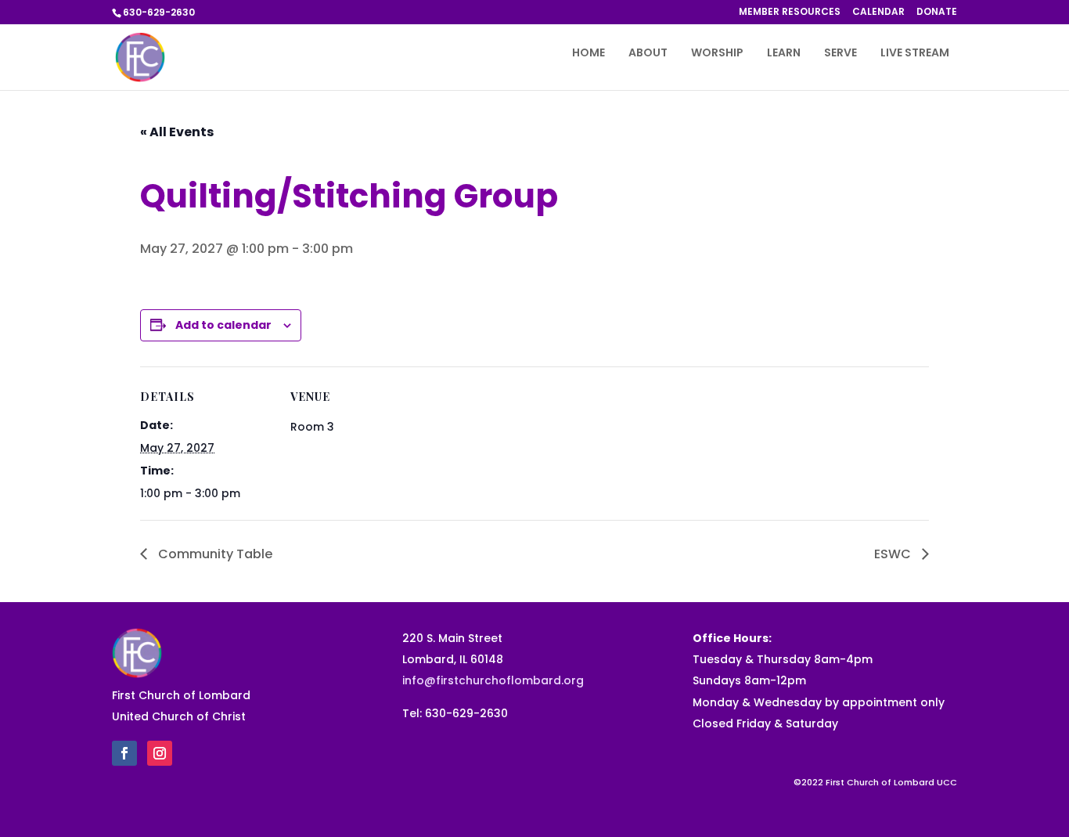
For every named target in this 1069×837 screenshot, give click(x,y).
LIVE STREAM (914, 53)
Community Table (213, 554)
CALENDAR (878, 12)
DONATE (936, 12)
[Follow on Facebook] (124, 753)
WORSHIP (717, 53)
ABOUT (648, 53)
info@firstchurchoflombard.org (493, 680)
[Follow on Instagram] (159, 753)
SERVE (840, 53)
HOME (588, 53)
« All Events (177, 132)
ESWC (894, 554)
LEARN (784, 53)
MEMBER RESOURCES (789, 12)
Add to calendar (223, 325)
